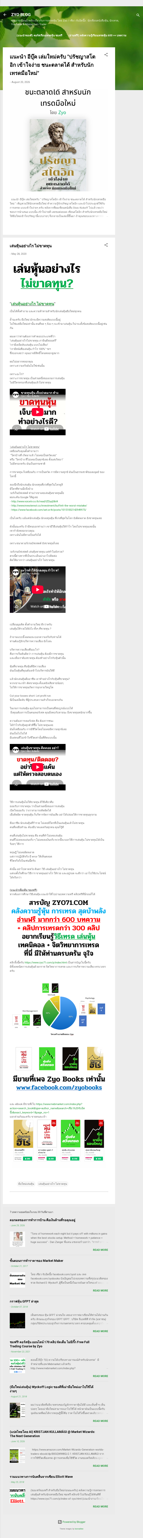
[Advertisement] (129, 99)
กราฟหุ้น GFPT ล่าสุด (24, 1301)
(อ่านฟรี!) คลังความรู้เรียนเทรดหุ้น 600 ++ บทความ (97, 35)
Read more (100, 1249)
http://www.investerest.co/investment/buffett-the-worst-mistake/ (49, 505)
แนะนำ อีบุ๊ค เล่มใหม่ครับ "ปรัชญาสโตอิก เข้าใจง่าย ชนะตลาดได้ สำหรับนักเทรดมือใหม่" (52, 65)
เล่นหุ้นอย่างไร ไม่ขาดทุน (32, 304)
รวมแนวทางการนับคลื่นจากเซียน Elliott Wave (41, 1476)
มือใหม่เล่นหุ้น (26, 1183)
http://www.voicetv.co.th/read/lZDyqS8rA (35, 501)
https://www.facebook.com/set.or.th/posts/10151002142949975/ (49, 509)
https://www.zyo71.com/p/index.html (46, 962)
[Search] (138, 15)
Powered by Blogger (73, 1522)
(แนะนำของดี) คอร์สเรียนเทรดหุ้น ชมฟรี (39, 35)
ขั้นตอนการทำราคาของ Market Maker (36, 1260)
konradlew (79, 1529)
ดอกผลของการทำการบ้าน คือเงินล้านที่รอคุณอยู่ (42, 1220)
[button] (106, 55)
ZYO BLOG (21, 14)
